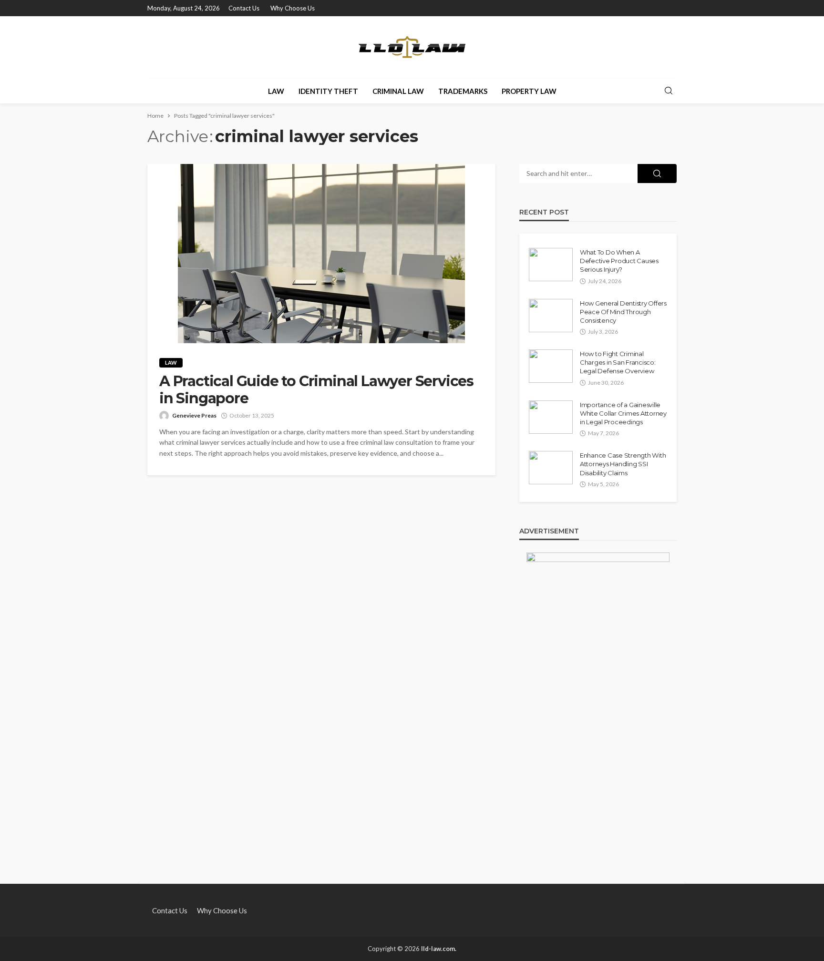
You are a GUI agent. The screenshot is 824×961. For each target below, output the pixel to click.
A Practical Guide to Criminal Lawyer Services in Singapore (316, 390)
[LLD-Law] (412, 47)
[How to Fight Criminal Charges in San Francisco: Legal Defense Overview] (551, 366)
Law (276, 91)
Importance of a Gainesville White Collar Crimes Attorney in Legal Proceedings (623, 413)
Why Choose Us (292, 8)
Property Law (529, 91)
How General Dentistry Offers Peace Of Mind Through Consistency (623, 311)
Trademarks (462, 91)
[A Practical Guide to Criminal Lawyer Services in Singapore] (321, 253)
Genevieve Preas (194, 415)
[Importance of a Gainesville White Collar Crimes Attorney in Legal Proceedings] (551, 417)
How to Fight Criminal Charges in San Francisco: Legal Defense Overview (618, 362)
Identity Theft (328, 91)
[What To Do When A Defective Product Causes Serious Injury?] (551, 264)
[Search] (668, 91)
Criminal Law (398, 91)
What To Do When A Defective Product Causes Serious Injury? (619, 260)
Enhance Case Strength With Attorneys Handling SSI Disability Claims (623, 463)
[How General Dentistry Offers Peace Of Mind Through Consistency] (551, 315)
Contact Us (243, 8)
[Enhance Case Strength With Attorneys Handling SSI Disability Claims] (551, 467)
